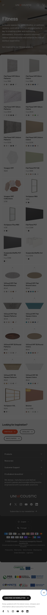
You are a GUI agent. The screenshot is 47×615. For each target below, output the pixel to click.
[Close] (44, 592)
